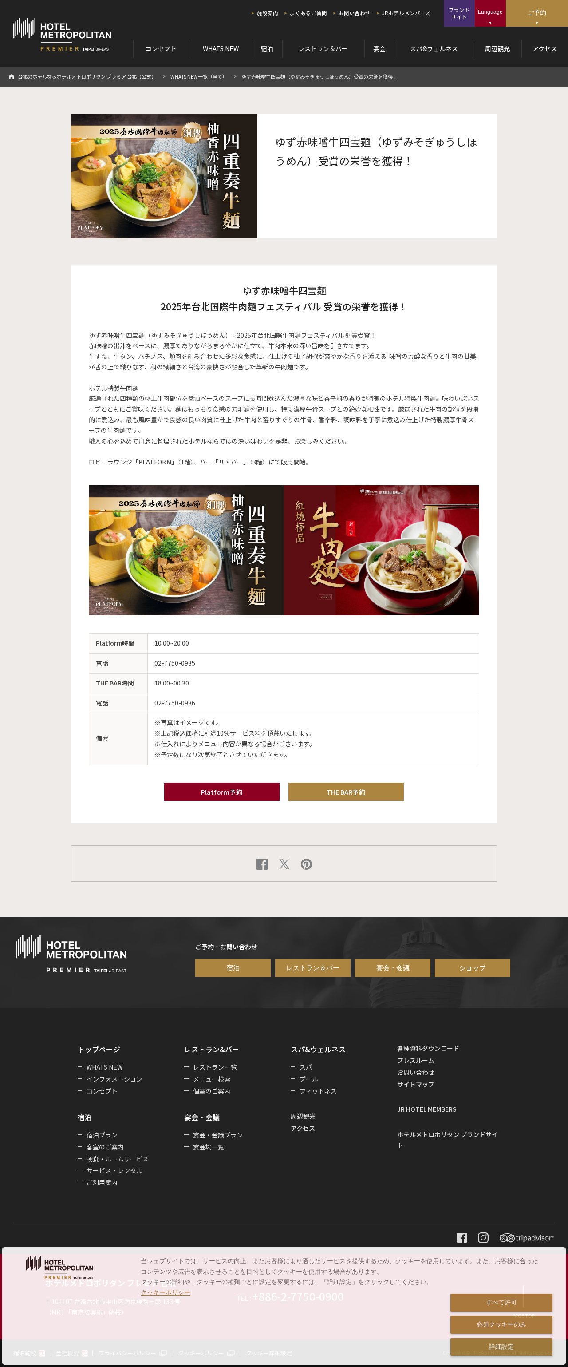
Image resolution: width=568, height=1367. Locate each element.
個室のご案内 (211, 1090)
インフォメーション (114, 1078)
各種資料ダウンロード (428, 1048)
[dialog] (284, 1306)
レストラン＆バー (323, 48)
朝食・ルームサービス (118, 1158)
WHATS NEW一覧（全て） (198, 76)
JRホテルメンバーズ (406, 12)
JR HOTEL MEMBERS (427, 1109)
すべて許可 (501, 1302)
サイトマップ (415, 1084)
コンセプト (161, 48)
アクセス (544, 48)
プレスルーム (415, 1060)
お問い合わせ (355, 12)
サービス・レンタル (114, 1170)
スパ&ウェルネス (434, 48)
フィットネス (318, 1090)
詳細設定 (501, 1346)
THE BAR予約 (346, 791)
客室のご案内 (105, 1146)
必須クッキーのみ (501, 1324)
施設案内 (267, 12)
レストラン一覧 (215, 1066)
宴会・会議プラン (218, 1134)
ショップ (472, 967)
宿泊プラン (102, 1134)
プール (309, 1078)
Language (490, 12)
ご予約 (537, 12)
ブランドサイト (459, 13)
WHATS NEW (221, 48)
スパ (306, 1066)
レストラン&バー (211, 1049)
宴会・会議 (393, 967)
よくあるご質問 (308, 12)
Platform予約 (222, 791)
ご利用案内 (102, 1182)
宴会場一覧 (208, 1146)
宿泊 (267, 48)
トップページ (99, 1049)
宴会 (379, 48)
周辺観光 (497, 48)
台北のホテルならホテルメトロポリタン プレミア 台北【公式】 (87, 76)
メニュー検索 (211, 1078)
